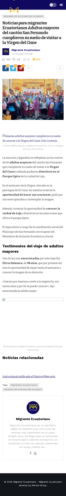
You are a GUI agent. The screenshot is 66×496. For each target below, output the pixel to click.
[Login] (61, 4)
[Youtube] (35, 453)
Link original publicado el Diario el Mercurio (28, 376)
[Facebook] (30, 453)
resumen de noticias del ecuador (22, 389)
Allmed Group (39, 485)
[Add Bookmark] (60, 68)
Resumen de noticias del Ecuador (23, 16)
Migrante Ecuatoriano (26, 50)
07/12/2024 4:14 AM (22, 54)
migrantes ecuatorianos (24, 385)
